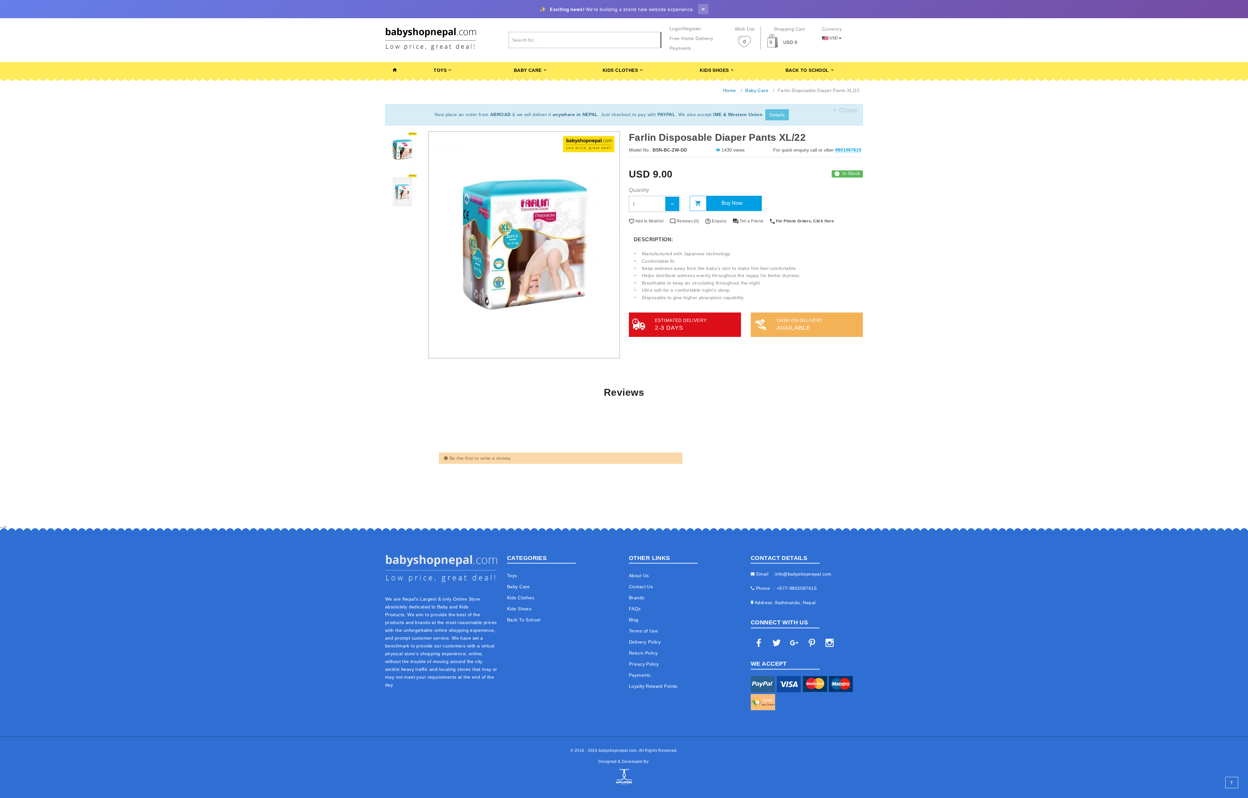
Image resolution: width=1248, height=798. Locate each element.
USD (833, 38)
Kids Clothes (620, 70)
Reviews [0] (687, 221)
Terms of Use (643, 630)
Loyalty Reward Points (653, 686)
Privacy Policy (644, 664)
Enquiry (718, 221)
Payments (680, 48)
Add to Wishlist (648, 221)
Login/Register (685, 28)
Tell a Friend (751, 221)
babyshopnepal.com (618, 750)
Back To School (807, 70)
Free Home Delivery (691, 38)
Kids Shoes (714, 70)
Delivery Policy (645, 642)
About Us (639, 575)
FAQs (635, 608)
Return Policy (643, 653)
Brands (636, 597)
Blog (634, 619)
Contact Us (641, 586)
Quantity (639, 190)
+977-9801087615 (797, 588)
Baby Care (528, 70)
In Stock (851, 173)
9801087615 (848, 150)
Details (777, 114)
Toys (440, 70)
